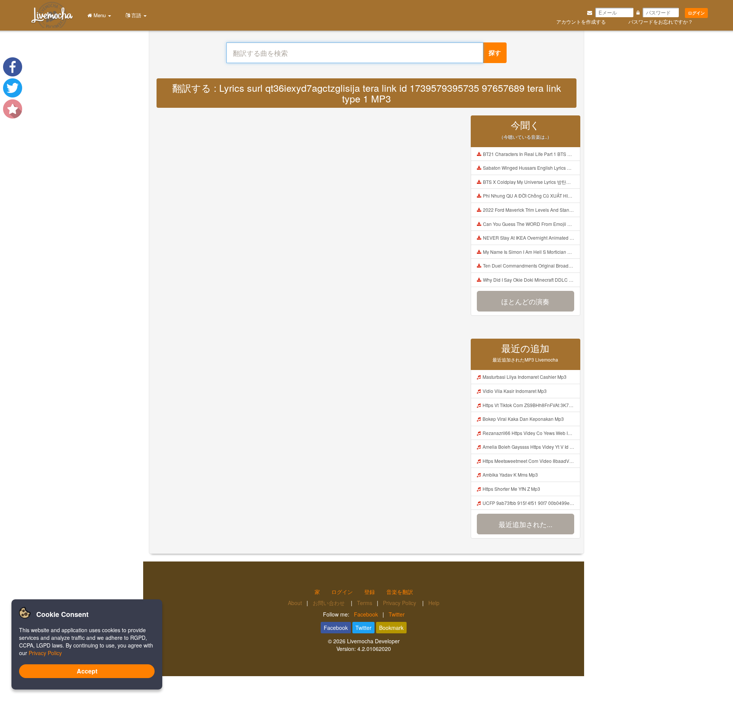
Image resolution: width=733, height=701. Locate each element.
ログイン (696, 13)
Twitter (397, 614)
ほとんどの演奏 (525, 301)
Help (433, 603)
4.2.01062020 (374, 648)
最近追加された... (525, 524)
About (295, 603)
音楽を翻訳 (399, 592)
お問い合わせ (329, 603)
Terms (364, 603)
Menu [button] (99, 15)
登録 (369, 592)
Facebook (366, 614)
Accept (87, 671)
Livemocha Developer (373, 641)
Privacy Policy (400, 603)
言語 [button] (136, 15)
